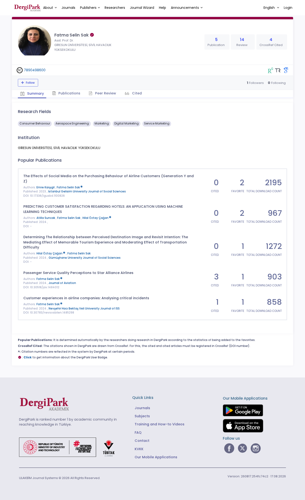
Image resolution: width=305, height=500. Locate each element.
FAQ (138, 432)
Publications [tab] (68, 93)
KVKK (139, 449)
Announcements (185, 7)
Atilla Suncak (46, 218)
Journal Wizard (142, 7)
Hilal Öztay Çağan (95, 218)
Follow (30, 83)
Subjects (142, 416)
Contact (142, 440)
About (48, 7)
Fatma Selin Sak (69, 187)
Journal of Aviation (62, 283)
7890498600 (35, 70)
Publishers (88, 7)
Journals (68, 7)
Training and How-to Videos (159, 424)
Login (288, 7)
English (270, 7)
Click (28, 357)
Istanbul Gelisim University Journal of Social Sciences (87, 191)
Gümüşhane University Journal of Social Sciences (85, 258)
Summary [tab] (35, 93)
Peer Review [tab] (105, 93)
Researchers (115, 7)
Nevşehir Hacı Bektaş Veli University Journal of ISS (84, 308)
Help (162, 7)
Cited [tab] (136, 93)
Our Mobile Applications (156, 457)
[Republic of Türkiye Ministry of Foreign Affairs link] (70, 446)
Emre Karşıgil (45, 187)
